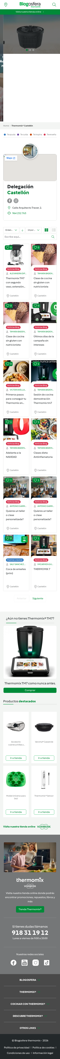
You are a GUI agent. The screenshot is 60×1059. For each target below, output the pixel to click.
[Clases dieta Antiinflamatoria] (44, 430)
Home (6, 126)
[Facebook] (13, 962)
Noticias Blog (13, 269)
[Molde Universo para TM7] (16, 779)
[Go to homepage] (30, 5)
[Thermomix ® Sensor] (44, 779)
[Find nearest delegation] (5, 4)
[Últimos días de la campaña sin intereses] (44, 314)
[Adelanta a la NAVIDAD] (16, 430)
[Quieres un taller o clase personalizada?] (16, 488)
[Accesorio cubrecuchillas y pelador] (16, 725)
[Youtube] (24, 962)
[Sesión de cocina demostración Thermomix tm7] (44, 372)
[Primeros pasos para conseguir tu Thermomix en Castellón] (16, 372)
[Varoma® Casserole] (44, 725)
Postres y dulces (14, 560)
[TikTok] (46, 962)
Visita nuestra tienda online (28, 12)
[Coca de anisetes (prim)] (16, 546)
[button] (54, 4)
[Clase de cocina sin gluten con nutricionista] (44, 256)
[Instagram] (35, 962)
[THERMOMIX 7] (44, 546)
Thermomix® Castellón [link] (22, 126)
